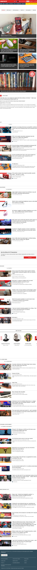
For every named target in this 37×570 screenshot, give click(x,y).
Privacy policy (26, 558)
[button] (35, 1)
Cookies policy (3, 560)
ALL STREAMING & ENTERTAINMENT (6, 426)
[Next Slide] (35, 338)
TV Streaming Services (3, 466)
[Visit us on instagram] (19, 1)
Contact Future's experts (16, 558)
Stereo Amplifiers (2, 136)
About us (25, 560)
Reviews (7, 3)
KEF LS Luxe (9, 10)
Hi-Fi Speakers (2, 280)
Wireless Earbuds (2, 192)
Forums (27, 3)
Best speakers (28, 10)
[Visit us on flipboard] (22, 1)
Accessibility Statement (16, 562)
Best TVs (22, 10)
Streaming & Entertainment (4, 429)
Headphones (19, 3)
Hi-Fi (14, 3)
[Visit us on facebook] (16, 1)
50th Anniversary (15, 10)
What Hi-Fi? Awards (33, 3)
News (3, 3)
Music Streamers (2, 145)
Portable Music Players (3, 173)
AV (0, 494)
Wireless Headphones (3, 210)
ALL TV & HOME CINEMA (8, 361)
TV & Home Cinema (2, 364)
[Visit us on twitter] (18, 1)
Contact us (2, 562)
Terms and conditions (4, 558)
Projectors (1, 373)
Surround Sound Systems (3, 401)
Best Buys (11, 3)
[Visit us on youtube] (20, 1)
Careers (25, 562)
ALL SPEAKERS (9, 268)
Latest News (5, 95)
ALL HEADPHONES (9, 189)
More (23, 3)
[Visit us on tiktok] (23, 1)
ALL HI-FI (10, 124)
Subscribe (27, 1)
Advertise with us (15, 560)
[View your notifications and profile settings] (32, 1)
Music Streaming (2, 475)
